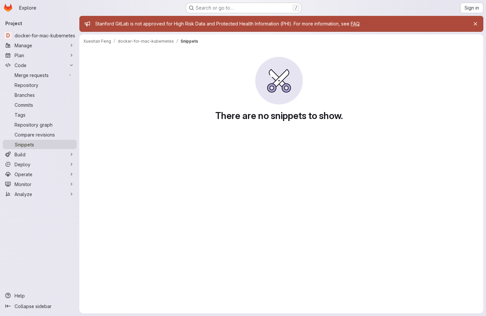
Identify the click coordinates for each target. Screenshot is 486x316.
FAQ (355, 23)
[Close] (475, 24)
